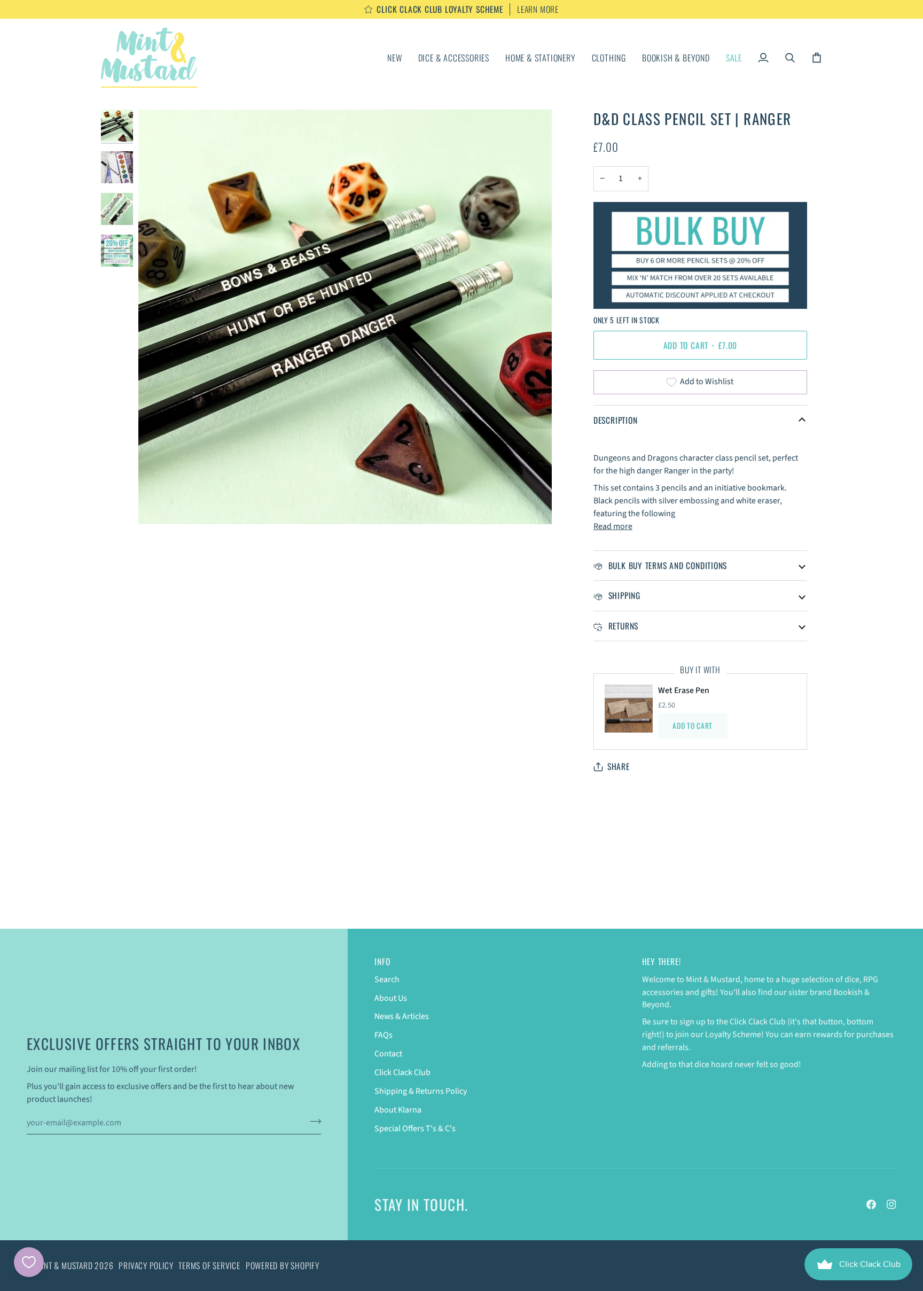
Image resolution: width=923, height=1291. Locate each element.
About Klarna (397, 1110)
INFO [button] (382, 961)
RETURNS (622, 625)
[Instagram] (891, 1204)
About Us (390, 998)
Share (618, 766)
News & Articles (401, 1016)
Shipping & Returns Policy (420, 1091)
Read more (612, 526)
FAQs (383, 1035)
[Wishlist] (29, 1262)
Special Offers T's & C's (415, 1128)
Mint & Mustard (64, 1265)
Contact (388, 1054)
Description (615, 420)
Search (387, 979)
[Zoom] (158, 504)
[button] (453, 58)
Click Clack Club (402, 1072)
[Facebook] (871, 1204)
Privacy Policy (146, 1265)
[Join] (312, 1121)
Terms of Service (209, 1265)
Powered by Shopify (282, 1265)
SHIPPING (623, 595)
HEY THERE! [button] (661, 961)
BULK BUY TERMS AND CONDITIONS (666, 565)
